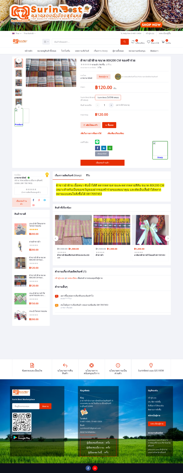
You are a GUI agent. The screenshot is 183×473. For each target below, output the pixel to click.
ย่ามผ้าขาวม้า (34, 242)
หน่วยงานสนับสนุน (137, 50)
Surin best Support (88, 435)
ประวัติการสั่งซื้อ (154, 401)
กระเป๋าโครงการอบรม (38, 311)
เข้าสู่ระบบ (150, 33)
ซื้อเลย (110, 125)
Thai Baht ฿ (28, 33)
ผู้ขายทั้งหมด (118, 50)
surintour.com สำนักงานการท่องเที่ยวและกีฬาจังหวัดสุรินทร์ (159, 443)
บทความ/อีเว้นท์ (82, 50)
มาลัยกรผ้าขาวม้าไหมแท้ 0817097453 (149, 255)
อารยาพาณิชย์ (86, 78)
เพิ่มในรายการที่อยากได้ (91, 133)
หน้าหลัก (28, 50)
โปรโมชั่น (65, 50)
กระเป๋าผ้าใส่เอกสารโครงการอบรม (37, 225)
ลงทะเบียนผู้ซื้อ (165, 33)
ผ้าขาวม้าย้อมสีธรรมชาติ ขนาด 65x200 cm (73, 256)
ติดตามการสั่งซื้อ (154, 409)
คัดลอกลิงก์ (102, 153)
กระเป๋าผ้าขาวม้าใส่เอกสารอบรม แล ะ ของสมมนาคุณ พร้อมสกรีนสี (38, 294)
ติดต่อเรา (154, 50)
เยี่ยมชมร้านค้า (102, 162)
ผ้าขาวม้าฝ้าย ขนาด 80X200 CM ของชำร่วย (37, 258)
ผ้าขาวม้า (100, 255)
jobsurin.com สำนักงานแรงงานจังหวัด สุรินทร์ (157, 451)
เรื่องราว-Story (101, 50)
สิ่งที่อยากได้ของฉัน (156, 405)
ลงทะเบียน (72, 278)
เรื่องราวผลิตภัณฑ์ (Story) (68, 175)
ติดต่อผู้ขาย (103, 76)
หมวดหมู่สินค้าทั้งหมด (46, 50)
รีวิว (88, 175)
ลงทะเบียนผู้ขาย (156, 423)
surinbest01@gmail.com (90, 428)
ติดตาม (45, 406)
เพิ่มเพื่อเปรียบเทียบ (116, 133)
